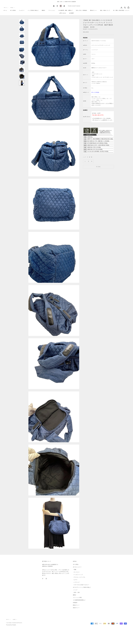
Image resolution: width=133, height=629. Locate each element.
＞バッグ (75, 590)
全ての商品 (13, 10)
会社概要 (71, 13)
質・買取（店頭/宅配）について (121, 10)
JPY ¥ (5, 7)
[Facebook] (87, 157)
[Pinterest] (91, 157)
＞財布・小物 (76, 592)
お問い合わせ (62, 13)
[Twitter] (89, 157)
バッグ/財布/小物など (33, 10)
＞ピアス (75, 579)
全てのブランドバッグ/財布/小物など (82, 587)
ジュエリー (21, 10)
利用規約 (75, 602)
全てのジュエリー (77, 567)
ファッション (51, 10)
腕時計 (43, 10)
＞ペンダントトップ (78, 574)
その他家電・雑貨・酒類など (65, 10)
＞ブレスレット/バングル (79, 577)
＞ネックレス (76, 572)
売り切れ (98, 166)
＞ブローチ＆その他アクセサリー (81, 585)
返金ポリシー (76, 607)
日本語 (11, 7)
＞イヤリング (76, 582)
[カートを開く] (128, 7)
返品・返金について (105, 10)
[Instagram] (46, 578)
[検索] (125, 7)
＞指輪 (74, 569)
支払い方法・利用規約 (81, 10)
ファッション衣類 (77, 597)
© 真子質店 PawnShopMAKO (14, 622)
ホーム (5, 10)
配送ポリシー (93, 10)
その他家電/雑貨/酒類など (79, 600)
